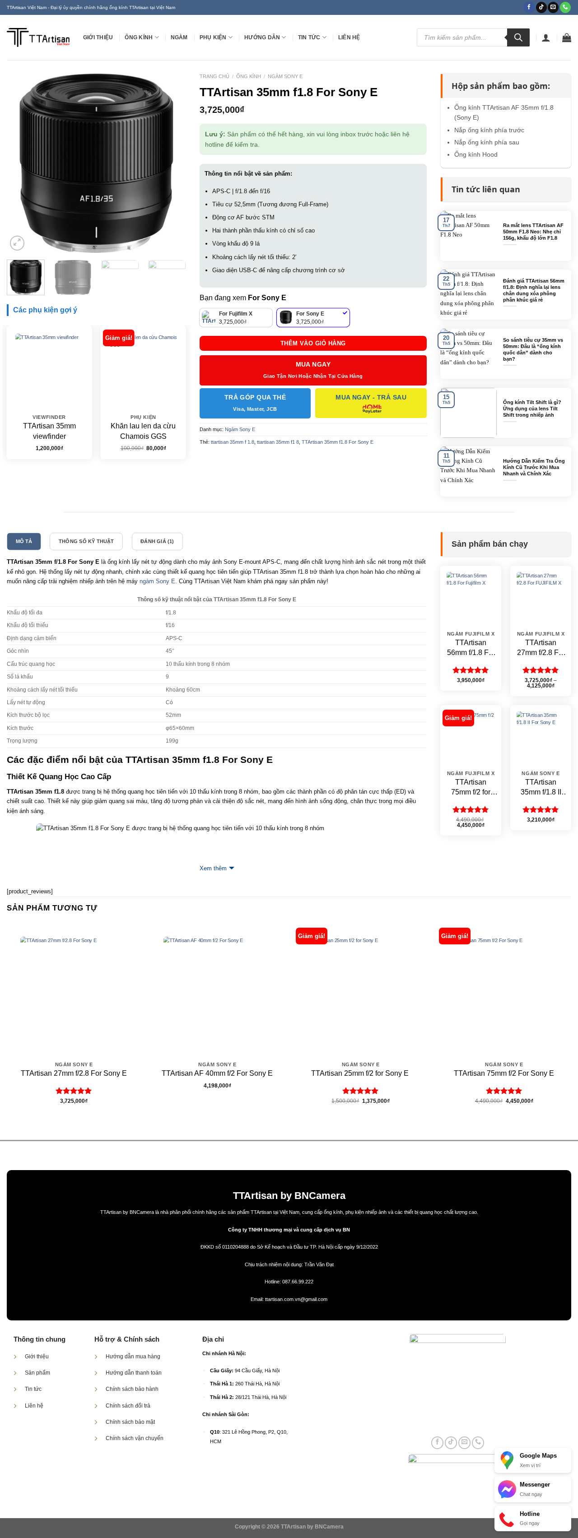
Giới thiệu (98, 37)
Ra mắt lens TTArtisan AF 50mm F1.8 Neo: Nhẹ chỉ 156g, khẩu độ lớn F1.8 (533, 232)
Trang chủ (214, 76)
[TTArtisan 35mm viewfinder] (49, 368)
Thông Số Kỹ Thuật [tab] (86, 541)
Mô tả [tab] (24, 541)
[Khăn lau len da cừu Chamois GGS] (143, 368)
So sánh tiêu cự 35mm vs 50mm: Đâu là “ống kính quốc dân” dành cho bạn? (533, 349)
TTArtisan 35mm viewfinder (49, 431)
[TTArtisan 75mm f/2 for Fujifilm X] (470, 735)
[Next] (171, 163)
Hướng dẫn (262, 37)
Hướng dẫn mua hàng (133, 1356)
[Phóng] (17, 243)
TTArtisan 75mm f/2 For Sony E (504, 1073)
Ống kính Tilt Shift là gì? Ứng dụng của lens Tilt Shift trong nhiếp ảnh (532, 409)
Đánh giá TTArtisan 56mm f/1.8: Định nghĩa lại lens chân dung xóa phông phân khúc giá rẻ (533, 290)
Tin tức (309, 37)
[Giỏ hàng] (566, 37)
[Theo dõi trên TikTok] (541, 7)
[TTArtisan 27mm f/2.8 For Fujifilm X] (540, 596)
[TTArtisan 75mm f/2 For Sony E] (504, 990)
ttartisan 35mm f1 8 (278, 442)
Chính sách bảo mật (130, 1422)
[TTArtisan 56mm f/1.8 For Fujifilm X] (470, 596)
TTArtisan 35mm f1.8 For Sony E (337, 442)
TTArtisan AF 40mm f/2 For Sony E (217, 1073)
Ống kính (139, 37)
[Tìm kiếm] (518, 37)
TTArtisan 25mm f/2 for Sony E (360, 1073)
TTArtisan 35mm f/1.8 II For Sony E (541, 788)
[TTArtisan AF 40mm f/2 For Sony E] (217, 990)
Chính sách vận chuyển (134, 1438)
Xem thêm (213, 868)
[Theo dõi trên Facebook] (529, 7)
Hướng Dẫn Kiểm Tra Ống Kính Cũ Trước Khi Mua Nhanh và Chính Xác (534, 467)
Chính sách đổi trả (128, 1406)
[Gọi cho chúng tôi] (565, 7)
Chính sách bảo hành (132, 1389)
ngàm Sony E (157, 581)
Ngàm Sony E (285, 76)
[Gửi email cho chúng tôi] (553, 7)
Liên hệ (349, 37)
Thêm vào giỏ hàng (313, 343)
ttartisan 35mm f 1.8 (232, 442)
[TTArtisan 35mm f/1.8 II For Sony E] (540, 735)
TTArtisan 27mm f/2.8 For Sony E (74, 1073)
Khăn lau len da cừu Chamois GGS (143, 431)
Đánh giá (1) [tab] (157, 541)
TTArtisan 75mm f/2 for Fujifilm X (470, 788)
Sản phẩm (37, 1373)
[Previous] (22, 163)
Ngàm (179, 37)
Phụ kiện (213, 37)
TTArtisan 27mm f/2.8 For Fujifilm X (541, 648)
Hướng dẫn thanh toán (134, 1373)
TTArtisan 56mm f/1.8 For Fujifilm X (471, 648)
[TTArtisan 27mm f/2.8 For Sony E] (74, 990)
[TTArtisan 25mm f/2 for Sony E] (361, 990)
